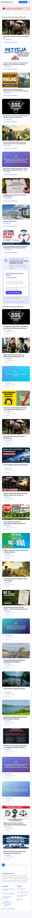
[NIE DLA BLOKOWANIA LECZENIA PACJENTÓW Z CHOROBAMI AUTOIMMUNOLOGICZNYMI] (16, 241)
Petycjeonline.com (7, 2)
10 (26, 865)
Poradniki (5, 886)
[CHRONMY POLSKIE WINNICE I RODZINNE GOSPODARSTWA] (16, 190)
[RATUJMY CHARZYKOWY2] (16, 216)
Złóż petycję (23, 2)
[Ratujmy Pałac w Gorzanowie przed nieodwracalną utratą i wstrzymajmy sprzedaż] (16, 84)
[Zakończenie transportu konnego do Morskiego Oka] (16, 32)
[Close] (28, 8)
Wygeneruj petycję (14, 292)
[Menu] (29, 2)
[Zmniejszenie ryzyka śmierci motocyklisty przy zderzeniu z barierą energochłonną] (16, 111)
